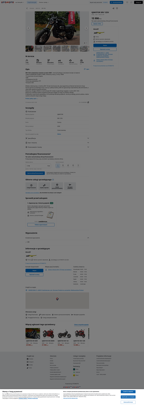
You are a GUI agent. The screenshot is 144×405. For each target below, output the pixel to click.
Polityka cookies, (23, 398)
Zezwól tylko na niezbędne (128, 397)
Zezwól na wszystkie (128, 391)
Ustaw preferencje (128, 402)
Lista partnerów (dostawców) (70, 398)
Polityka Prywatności (33, 398)
